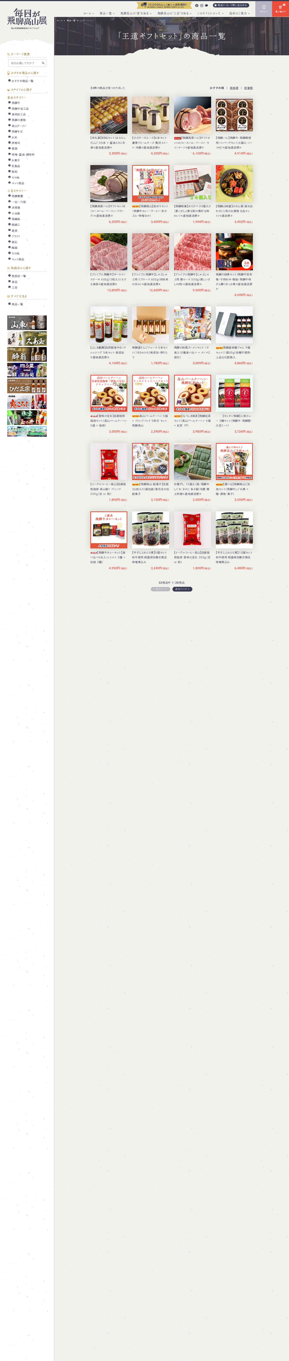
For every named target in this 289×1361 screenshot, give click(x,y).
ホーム (87, 13)
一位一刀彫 (19, 201)
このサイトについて (209, 13)
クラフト (16, 236)
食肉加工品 (19, 114)
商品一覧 (106, 13)
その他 (16, 177)
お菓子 (16, 160)
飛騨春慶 (17, 196)
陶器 (14, 248)
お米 (14, 137)
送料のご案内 (238, 13)
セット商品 (18, 183)
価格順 (234, 87)
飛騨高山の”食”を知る (134, 13)
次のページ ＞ (182, 589)
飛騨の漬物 (19, 120)
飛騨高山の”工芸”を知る (173, 13)
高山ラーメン (19, 126)
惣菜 (14, 148)
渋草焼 (16, 207)
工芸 (14, 287)
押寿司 (16, 143)
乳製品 (16, 166)
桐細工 (16, 225)
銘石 (14, 242)
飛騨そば (17, 131)
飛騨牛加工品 (20, 108)
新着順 (248, 87)
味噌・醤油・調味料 (23, 154)
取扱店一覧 (19, 276)
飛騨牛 (16, 103)
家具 (14, 230)
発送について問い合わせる (232, 5)
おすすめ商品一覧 (23, 81)
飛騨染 (16, 219)
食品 (14, 281)
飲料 (14, 171)
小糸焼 (16, 213)
